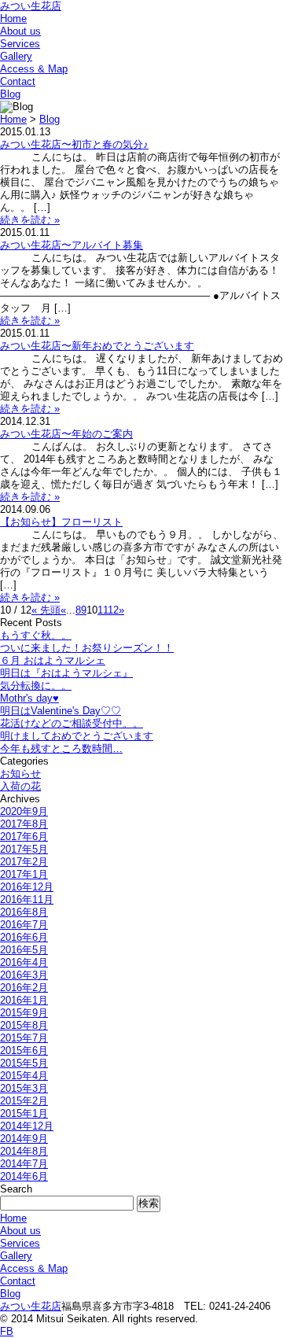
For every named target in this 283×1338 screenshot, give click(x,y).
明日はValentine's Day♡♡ (60, 711)
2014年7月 (24, 1164)
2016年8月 (24, 912)
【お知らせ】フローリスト (61, 522)
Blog (10, 94)
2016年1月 (24, 1000)
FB (6, 1331)
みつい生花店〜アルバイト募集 (71, 245)
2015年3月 (24, 1088)
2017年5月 (24, 849)
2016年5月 (24, 950)
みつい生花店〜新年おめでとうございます (97, 346)
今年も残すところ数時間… (61, 748)
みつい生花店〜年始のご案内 (66, 434)
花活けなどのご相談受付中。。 (71, 723)
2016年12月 (26, 887)
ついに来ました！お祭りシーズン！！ (87, 648)
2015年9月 (24, 1013)
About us (20, 31)
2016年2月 (24, 987)
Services (20, 44)
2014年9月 (24, 1138)
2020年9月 (24, 811)
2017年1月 (24, 874)
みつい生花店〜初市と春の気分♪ (74, 144)
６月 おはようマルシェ (52, 660)
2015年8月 (24, 1025)
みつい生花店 (30, 6)
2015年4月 (24, 1076)
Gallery (16, 56)
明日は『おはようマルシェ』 (66, 673)
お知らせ (20, 774)
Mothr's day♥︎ (29, 698)
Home (13, 18)
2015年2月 (24, 1101)
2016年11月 (26, 899)
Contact (17, 81)
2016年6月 (24, 937)
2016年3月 (24, 975)
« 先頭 (46, 610)
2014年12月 (26, 1126)
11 (102, 610)
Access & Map (34, 69)
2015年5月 (24, 1063)
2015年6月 (24, 1050)
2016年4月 (24, 962)
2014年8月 (24, 1151)
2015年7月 (24, 1038)
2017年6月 (24, 836)
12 (113, 610)
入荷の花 (20, 786)
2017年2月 (24, 862)
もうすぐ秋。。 (36, 635)
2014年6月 (24, 1176)
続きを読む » (30, 220)
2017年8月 (24, 824)
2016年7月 (24, 925)
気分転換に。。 (36, 685)
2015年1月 (24, 1113)
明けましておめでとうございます (76, 736)
